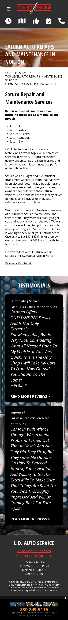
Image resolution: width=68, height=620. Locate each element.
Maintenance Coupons (34, 555)
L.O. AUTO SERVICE (17, 73)
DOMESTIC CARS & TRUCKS (25, 84)
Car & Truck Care (21, 307)
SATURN (50, 84)
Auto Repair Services (34, 551)
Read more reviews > (30, 396)
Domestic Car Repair (18, 263)
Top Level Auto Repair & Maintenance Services (33, 78)
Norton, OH (49, 307)
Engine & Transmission (25, 418)
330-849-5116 (35, 236)
